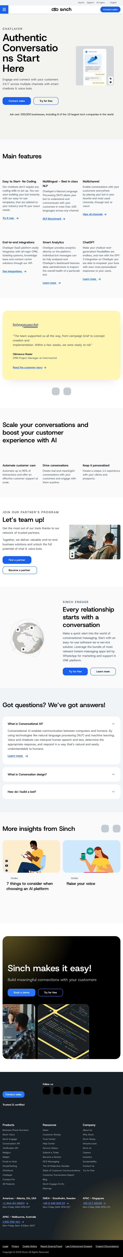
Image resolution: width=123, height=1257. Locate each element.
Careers (87, 1152)
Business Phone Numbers (16, 1130)
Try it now (9, 218)
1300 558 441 (11, 1222)
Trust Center (49, 1139)
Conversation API (11, 1143)
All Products (9, 1183)
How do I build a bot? (22, 792)
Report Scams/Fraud (51, 1246)
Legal (5, 1246)
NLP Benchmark (52, 218)
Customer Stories (52, 1134)
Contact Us (88, 1166)
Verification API (10, 1148)
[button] (80, 2)
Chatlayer (7, 1174)
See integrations (13, 271)
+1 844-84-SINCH (14, 1203)
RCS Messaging (51, 1161)
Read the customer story (27, 367)
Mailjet (6, 1157)
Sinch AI (87, 1148)
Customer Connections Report (58, 1174)
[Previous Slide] (56, 391)
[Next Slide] (67, 391)
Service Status (50, 1148)
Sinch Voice (9, 1134)
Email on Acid (9, 1161)
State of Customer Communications (61, 1170)
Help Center (49, 1143)
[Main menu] (4, 9)
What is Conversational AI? (25, 724)
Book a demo (21, 992)
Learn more (50, 282)
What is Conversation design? (27, 774)
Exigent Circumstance (107, 1246)
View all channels (93, 214)
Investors (87, 1157)
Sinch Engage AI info (53, 1183)
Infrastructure (90, 1143)
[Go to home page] (61, 9)
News (45, 1130)
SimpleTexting (10, 1166)
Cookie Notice (30, 1246)
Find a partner (17, 560)
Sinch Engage (10, 1139)
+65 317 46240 (92, 1203)
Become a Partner (52, 1157)
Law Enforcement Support (79, 1246)
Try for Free (88, 1170)
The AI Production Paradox (56, 1166)
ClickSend (8, 1170)
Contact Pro (9, 1179)
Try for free (46, 101)
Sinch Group (89, 1139)
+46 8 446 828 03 (54, 1203)
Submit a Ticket (51, 1152)
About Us (87, 1130)
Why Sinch (88, 1134)
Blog (45, 1179)
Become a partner (20, 570)
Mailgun (7, 1152)
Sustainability (90, 1161)
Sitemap (47, 1188)
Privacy (15, 1246)
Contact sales (110, 9)
